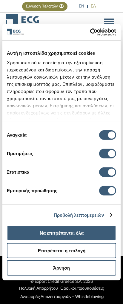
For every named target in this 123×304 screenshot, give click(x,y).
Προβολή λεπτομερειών (79, 214)
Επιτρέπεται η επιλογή (61, 250)
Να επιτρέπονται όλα (62, 233)
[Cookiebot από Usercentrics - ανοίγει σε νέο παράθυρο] (90, 32)
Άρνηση (61, 268)
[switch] (107, 153)
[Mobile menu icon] (109, 21)
